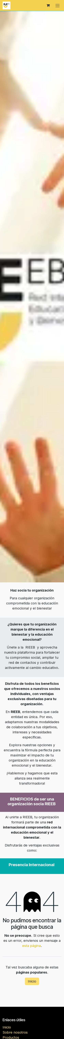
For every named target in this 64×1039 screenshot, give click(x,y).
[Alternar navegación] (57, 5)
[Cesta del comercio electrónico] (48, 5)
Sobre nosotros (15, 1032)
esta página (31, 946)
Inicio (32, 981)
